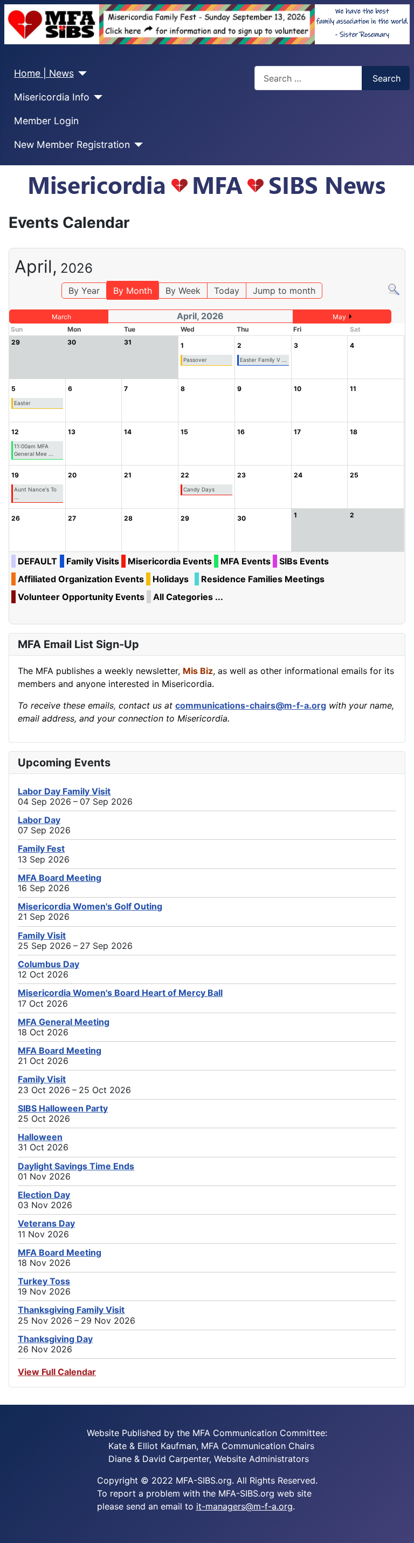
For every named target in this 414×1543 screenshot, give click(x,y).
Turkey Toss (44, 1281)
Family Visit (42, 935)
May (339, 317)
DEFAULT (37, 561)
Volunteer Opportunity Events (81, 596)
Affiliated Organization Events (81, 579)
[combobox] (308, 78)
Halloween (40, 1136)
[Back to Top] (400, 1529)
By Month (132, 290)
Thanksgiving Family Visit (71, 1309)
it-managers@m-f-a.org (244, 1506)
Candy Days (199, 489)
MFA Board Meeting (59, 877)
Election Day (44, 1194)
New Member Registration (72, 144)
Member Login (46, 120)
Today (226, 290)
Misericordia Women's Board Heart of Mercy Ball (120, 992)
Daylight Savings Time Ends (76, 1166)
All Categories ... (188, 596)
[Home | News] (80, 73)
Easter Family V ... (263, 359)
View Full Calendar (57, 1371)
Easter (22, 403)
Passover (195, 359)
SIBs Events (304, 561)
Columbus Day (48, 964)
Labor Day (39, 819)
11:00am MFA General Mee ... (33, 450)
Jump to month (284, 290)
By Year (84, 290)
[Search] (393, 289)
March (61, 317)
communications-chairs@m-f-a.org (250, 705)
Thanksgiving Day (55, 1338)
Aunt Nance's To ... (35, 493)
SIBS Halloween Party (63, 1108)
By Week (183, 290)
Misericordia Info (51, 97)
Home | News (44, 73)
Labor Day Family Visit (64, 791)
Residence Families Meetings (263, 579)
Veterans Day (46, 1223)
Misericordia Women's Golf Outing (90, 906)
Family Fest (41, 848)
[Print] (402, 243)
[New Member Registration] (136, 145)
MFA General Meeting (63, 1021)
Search (386, 78)
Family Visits (92, 561)
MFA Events (245, 561)
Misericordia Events (170, 561)
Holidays (171, 579)
